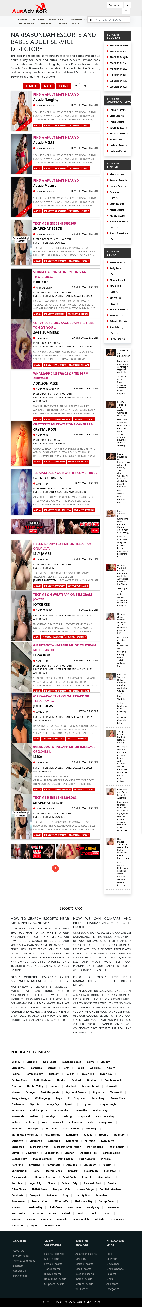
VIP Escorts (81, 1289)
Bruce (54, 1213)
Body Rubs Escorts (55, 1278)
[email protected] (45, 580)
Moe (46, 1122)
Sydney (23, 19)
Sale (92, 1122)
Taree (38, 1171)
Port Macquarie (52, 1092)
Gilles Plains (21, 1189)
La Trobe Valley (107, 1116)
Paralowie (19, 1195)
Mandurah (20, 1146)
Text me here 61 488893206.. (55, 223)
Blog (109, 1253)
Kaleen (33, 1219)
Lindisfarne (57, 1207)
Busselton (19, 1140)
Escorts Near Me (54, 1253)
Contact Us (19, 1270)
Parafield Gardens (112, 1189)
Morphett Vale (63, 1189)
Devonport (34, 1152)
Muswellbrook (92, 1086)
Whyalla (107, 1158)
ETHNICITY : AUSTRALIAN (55, 125)
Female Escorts (118, 110)
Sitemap (18, 1265)
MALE (48, 86)
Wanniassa (119, 1219)
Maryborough (109, 1104)
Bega (61, 1098)
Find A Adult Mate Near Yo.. (56, 94)
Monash (63, 1219)
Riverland (36, 1165)
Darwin (62, 23)
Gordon (18, 1219)
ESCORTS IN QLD (119, 57)
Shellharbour (21, 1171)
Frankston (112, 1171)
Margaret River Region (69, 1146)
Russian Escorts (118, 180)
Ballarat (36, 1116)
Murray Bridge (86, 1189)
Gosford (78, 1080)
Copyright (112, 1258)
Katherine (74, 1134)
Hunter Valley (37, 1086)
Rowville (89, 1177)
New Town (76, 1207)
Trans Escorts (117, 121)
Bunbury (121, 1134)
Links (109, 1278)
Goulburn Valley (116, 1080)
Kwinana (53, 1195)
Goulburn (94, 1080)
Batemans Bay (36, 1074)
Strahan (71, 1152)
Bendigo (52, 1116)
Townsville (82, 1110)
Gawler (114, 1183)
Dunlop (96, 1213)
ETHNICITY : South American (57, 510)
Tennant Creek (42, 1201)
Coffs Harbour (44, 1080)
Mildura (32, 1122)
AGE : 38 (37, 461)
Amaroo (40, 1213)
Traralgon (35, 1128)
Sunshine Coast (80, 19)
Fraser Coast (120, 1098)
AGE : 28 (37, 261)
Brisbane (38, 19)
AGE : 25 (37, 125)
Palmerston (20, 1201)
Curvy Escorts (117, 339)
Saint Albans (107, 1177)
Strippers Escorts (54, 1284)
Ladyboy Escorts (118, 151)
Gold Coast (57, 19)
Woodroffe (63, 1201)
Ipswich (71, 1104)
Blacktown (92, 1165)
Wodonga (93, 1128)
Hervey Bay (54, 1104)
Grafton (18, 1086)
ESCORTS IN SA (118, 63)
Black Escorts (117, 174)
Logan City (37, 1183)
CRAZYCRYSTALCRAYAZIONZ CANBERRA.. (64, 424)
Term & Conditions (24, 1260)
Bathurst (56, 1074)
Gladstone (20, 1104)
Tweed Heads (56, 1171)
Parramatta (55, 1165)
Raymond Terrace (77, 1092)
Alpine (36, 1225)
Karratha (92, 1140)
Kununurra (109, 1140)
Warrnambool (73, 1128)
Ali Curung (20, 1225)
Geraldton (56, 1140)
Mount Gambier (44, 1158)
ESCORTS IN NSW (119, 45)
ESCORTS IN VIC (118, 51)
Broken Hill (89, 1074)
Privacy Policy (21, 1255)
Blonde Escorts (118, 280)
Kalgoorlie (74, 1140)
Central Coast (22, 1080)
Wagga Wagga (22, 1098)
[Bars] (127, 5)
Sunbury (18, 1128)
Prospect (37, 1195)
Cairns (92, 1061)
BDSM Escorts (117, 262)
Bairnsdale (20, 1116)
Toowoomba (62, 1110)
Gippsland (86, 1116)
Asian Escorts (117, 209)
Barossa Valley (113, 1152)
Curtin (82, 1213)
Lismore (56, 1086)
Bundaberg (99, 1098)
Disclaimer (112, 1263)
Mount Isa (20, 1110)
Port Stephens (78, 1098)
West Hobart (21, 1213)
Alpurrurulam (54, 1225)
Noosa (53, 1183)
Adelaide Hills (90, 1152)
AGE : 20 (37, 314)
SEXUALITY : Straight (79, 125)
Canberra (45, 23)
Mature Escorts (84, 1284)
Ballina (17, 1074)
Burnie (17, 1152)
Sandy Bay (95, 1207)
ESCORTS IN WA (118, 69)
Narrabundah (83, 1219)
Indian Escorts (118, 186)
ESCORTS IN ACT (118, 86)
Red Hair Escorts (119, 309)
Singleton (100, 1092)
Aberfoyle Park (94, 1183)
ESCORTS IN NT (118, 75)
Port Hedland (97, 1146)
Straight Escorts (118, 127)
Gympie (36, 1104)
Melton (18, 1122)
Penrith (109, 1165)
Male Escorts (117, 115)
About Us (18, 1250)
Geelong (69, 1116)
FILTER (116, 4)
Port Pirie (19, 1165)
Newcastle (114, 1086)
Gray (67, 1195)
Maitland (72, 1086)
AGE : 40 (37, 510)
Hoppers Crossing (47, 1177)
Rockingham (118, 1146)
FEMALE (31, 86)
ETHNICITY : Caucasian (54, 314)
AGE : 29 (37, 586)
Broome (105, 1134)
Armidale (73, 1165)
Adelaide (97, 1068)
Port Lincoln (67, 1158)
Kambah (48, 1219)
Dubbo (63, 1080)
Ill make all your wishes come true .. (65, 473)
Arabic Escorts (117, 215)
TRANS (63, 86)
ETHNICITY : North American (57, 419)
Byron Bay (108, 1074)
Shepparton (108, 1122)
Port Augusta (89, 1158)
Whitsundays (102, 1110)
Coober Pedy (21, 1158)
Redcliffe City (71, 1183)
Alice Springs (54, 1134)
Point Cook (71, 1177)
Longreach (89, 1104)
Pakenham (77, 1122)
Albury (113, 1068)
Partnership (20, 1275)
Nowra (17, 1092)
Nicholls (101, 1219)
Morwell (60, 1122)
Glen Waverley (22, 1177)
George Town (108, 1201)
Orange (32, 1092)
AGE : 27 (37, 365)
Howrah (18, 1207)
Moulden (103, 1195)
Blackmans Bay (85, 1201)
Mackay (107, 1061)
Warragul (53, 1128)
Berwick (74, 1171)
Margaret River (41, 1146)
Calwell (68, 1213)
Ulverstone (113, 1207)
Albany (90, 1134)
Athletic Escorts (118, 321)
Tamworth (118, 1092)
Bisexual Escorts (119, 133)
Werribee (19, 1183)
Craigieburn (93, 1171)
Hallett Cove (41, 1189)
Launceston (53, 1152)
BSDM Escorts (52, 1273)
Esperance (38, 1140)
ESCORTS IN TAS (118, 80)
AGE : (36, 637)
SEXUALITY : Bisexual (78, 314)
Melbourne (26, 23)
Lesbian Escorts (118, 145)
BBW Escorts (116, 315)
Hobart (82, 1068)
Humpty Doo (84, 1195)
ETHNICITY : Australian (55, 261)
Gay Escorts (116, 139)
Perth (75, 23)
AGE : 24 (37, 419)
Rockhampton (40, 1110)
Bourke (72, 1074)
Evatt (110, 1213)
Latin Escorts (117, 203)
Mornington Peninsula (27, 1134)
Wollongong (44, 1098)
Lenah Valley (36, 1207)
